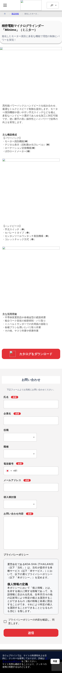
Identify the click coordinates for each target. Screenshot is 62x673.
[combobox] (20, 437)
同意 (55, 661)
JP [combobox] (51, 5)
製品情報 (15, 14)
